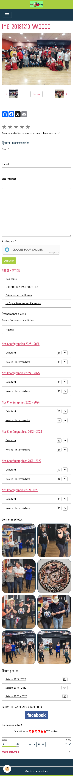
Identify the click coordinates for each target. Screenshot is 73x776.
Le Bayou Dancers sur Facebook (23, 303)
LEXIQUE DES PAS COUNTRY (21, 287)
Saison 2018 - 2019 (35, 687)
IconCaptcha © (54, 253)
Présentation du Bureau (18, 295)
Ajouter (9, 261)
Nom (4, 149)
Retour (36, 94)
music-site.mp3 (10, 751)
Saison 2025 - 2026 (35, 696)
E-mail (5, 164)
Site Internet (9, 178)
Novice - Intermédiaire (17, 361)
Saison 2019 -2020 (35, 679)
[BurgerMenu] (7, 15)
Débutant (10, 352)
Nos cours (11, 278)
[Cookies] (7, 769)
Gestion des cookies (36, 771)
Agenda (9, 329)
